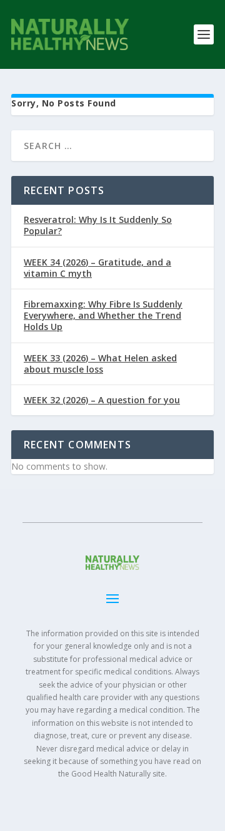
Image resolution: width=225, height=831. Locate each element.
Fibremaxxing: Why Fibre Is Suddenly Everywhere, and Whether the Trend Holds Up (103, 315)
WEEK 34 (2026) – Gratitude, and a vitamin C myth (97, 267)
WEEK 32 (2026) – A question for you (102, 400)
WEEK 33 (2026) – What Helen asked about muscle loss (100, 363)
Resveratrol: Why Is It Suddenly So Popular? (98, 225)
